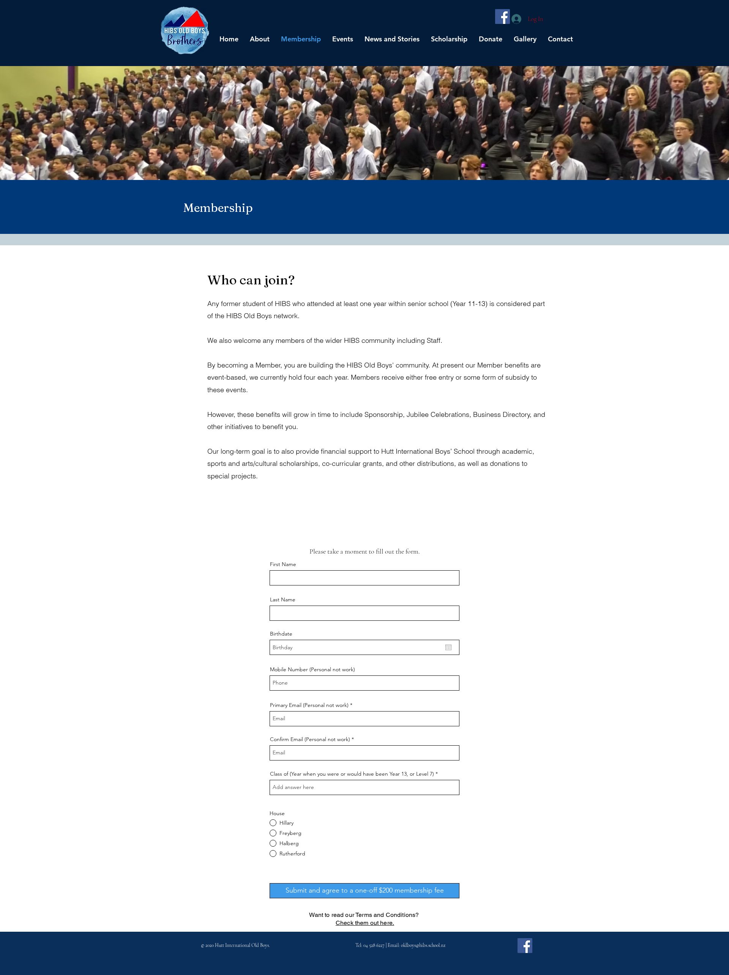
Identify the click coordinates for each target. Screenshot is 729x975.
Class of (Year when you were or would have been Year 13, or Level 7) (352, 773)
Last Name (282, 599)
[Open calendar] (448, 647)
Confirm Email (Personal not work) (310, 739)
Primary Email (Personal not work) (309, 705)
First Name (283, 564)
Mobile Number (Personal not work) (312, 669)
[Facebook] (502, 16)
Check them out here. (365, 922)
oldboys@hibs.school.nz (423, 945)
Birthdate (281, 633)
